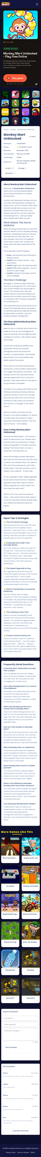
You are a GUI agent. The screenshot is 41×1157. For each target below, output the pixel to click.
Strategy (22, 168)
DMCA (33, 1152)
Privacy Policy (11, 1152)
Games (6, 130)
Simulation (10, 173)
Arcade (13, 130)
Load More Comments (20, 1131)
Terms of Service (23, 1152)
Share (33, 137)
